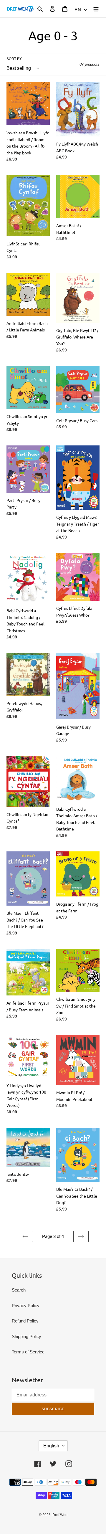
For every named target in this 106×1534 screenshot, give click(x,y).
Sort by (14, 59)
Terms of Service (28, 1351)
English (51, 1445)
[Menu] (96, 8)
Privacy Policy (25, 1305)
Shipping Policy (26, 1336)
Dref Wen (59, 1515)
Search (19, 1289)
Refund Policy (25, 1320)
